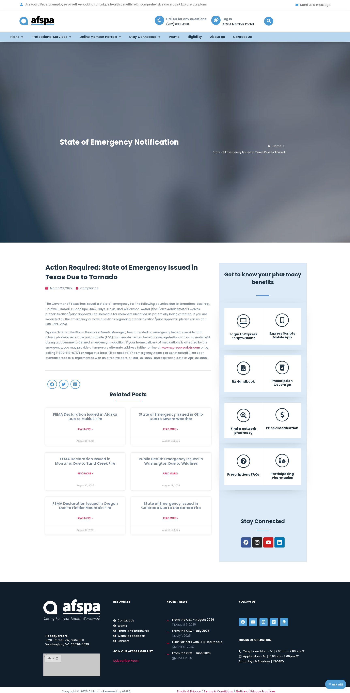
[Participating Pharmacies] (282, 460)
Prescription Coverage (282, 383)
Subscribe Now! (126, 660)
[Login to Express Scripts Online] (243, 321)
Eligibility (195, 36)
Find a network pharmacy (243, 430)
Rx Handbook (243, 381)
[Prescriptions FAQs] (243, 461)
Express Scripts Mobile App (282, 335)
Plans (14, 36)
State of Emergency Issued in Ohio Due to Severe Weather (171, 416)
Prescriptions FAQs (243, 474)
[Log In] (216, 20)
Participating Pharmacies (282, 476)
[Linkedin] (279, 542)
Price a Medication (282, 428)
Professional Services (49, 36)
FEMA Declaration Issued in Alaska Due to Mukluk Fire (85, 416)
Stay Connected (142, 36)
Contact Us (242, 36)
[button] (268, 21)
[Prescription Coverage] (282, 367)
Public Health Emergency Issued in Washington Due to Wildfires (171, 461)
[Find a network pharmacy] (243, 415)
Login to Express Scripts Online (243, 336)
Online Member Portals (98, 36)
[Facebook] (246, 542)
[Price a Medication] (282, 414)
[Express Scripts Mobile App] (282, 320)
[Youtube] (268, 542)
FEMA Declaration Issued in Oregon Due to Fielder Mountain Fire (85, 505)
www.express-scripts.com (180, 347)
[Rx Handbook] (243, 368)
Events (174, 36)
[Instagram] (257, 542)
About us (217, 36)
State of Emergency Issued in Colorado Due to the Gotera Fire (171, 505)
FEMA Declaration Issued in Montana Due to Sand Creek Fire (85, 461)
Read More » (85, 429)
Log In (227, 19)
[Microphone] (284, 622)
